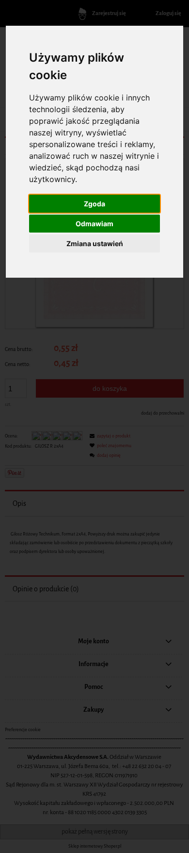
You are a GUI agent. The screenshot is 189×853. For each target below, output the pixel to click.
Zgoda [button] (94, 204)
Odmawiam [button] (94, 223)
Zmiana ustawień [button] (94, 243)
